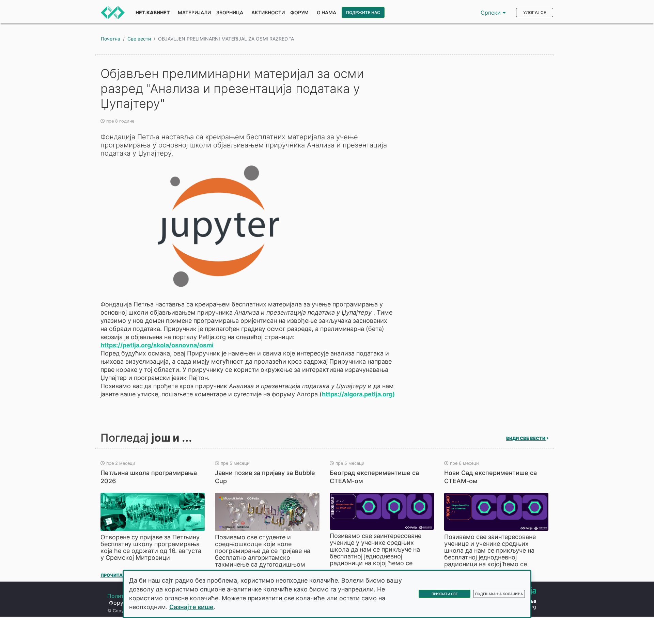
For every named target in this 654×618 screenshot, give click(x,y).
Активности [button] (268, 12)
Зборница (229, 12)
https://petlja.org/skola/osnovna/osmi (157, 345)
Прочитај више (120, 575)
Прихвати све (445, 594)
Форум (299, 12)
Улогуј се (534, 12)
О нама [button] (326, 12)
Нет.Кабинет (153, 12)
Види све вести (526, 438)
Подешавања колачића (499, 594)
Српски (491, 12)
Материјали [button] (194, 12)
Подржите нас (363, 12)
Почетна (110, 39)
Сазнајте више (191, 607)
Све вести (139, 39)
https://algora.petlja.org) (358, 394)
